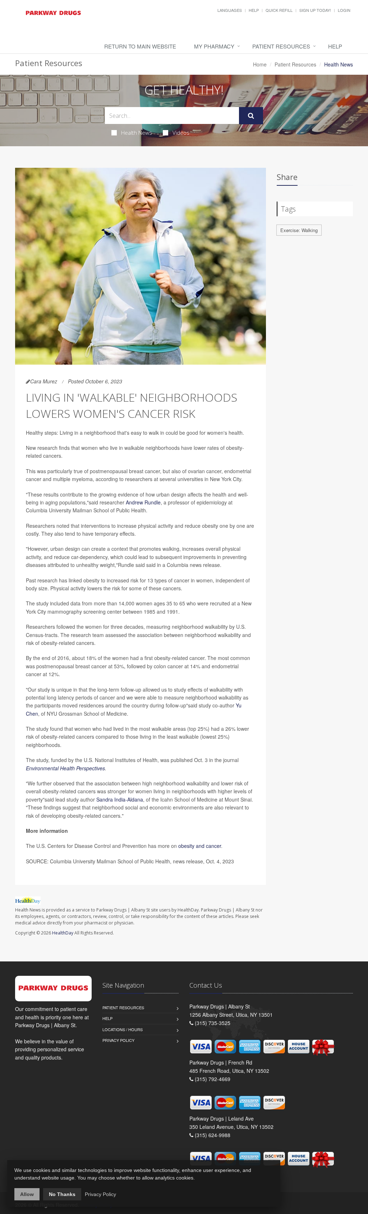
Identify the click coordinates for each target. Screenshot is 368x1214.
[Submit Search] (251, 115)
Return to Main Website (140, 46)
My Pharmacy (214, 46)
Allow (27, 1194)
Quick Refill (279, 10)
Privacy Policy (118, 1040)
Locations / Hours (122, 1029)
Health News (136, 132)
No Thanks (62, 1194)
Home (260, 64)
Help (254, 10)
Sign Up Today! (315, 10)
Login (344, 10)
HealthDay (62, 933)
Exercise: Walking (299, 230)
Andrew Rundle (143, 502)
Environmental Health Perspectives (65, 768)
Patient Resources (281, 46)
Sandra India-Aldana (119, 799)
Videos (180, 132)
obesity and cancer (199, 845)
